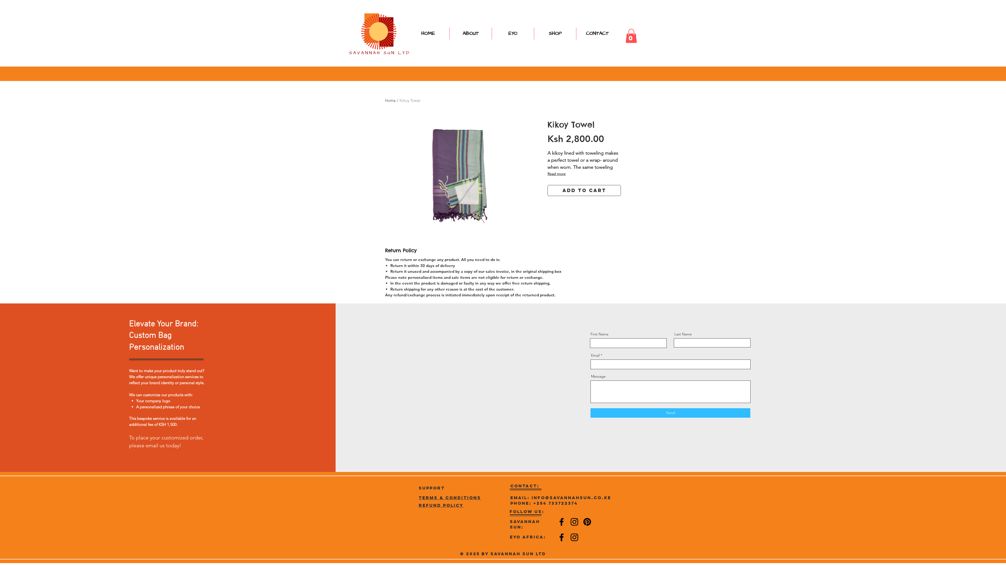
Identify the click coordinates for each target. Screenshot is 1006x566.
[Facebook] (561, 522)
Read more (557, 173)
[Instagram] (574, 522)
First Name (600, 334)
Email (595, 355)
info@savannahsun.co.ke (571, 497)
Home (390, 101)
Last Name (683, 334)
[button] (555, 34)
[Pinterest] (587, 522)
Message (598, 376)
